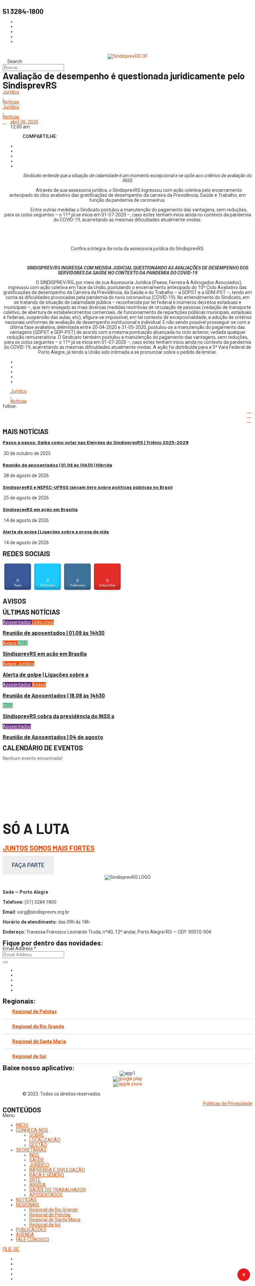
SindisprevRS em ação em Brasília (40, 509)
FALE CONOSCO (32, 1239)
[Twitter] (18, 980)
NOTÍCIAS (26, 1199)
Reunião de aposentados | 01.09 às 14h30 (54, 633)
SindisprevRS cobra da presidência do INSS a (58, 716)
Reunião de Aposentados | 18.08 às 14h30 (54, 695)
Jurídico (11, 92)
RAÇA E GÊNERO (46, 1174)
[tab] (127, 1011)
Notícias (11, 102)
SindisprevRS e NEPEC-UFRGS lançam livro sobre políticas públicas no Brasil (88, 487)
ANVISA (37, 1184)
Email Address (19, 948)
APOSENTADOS (46, 1194)
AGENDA (25, 1234)
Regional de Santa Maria (39, 1041)
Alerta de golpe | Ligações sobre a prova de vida (56, 531)
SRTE (35, 1179)
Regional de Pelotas (34, 1011)
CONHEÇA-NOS (32, 1130)
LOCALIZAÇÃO (44, 1140)
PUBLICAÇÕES (31, 1229)
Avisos (10, 643)
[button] (127, 1115)
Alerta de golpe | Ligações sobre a (45, 674)
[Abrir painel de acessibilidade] (243, 1274)
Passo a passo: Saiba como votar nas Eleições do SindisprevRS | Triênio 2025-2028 (96, 442)
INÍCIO (22, 1125)
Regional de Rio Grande (38, 1026)
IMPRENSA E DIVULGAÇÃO (57, 1170)
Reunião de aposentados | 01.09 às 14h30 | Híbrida (57, 465)
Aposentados (17, 622)
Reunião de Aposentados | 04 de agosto (53, 737)
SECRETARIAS (31, 1150)
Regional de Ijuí (29, 1056)
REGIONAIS (27, 1204)
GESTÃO (38, 1145)
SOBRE (36, 1135)
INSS (23, 643)
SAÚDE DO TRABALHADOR (57, 1189)
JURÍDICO (39, 1165)
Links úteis (43, 622)
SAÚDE (36, 1160)
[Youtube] (18, 985)
